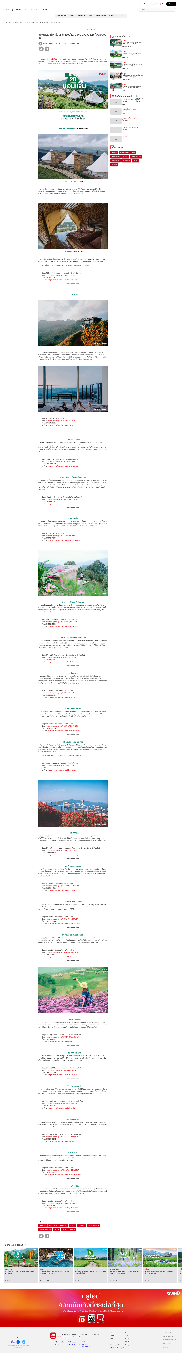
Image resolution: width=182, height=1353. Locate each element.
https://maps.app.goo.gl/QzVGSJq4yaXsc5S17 (61, 657)
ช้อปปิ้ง (112, 1341)
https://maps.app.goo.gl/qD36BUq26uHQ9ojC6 (61, 850)
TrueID (11, 4)
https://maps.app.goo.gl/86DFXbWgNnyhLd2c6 (62, 622)
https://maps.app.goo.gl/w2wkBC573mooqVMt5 (62, 1137)
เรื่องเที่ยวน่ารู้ (113, 16)
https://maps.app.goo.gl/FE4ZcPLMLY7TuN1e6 (62, 499)
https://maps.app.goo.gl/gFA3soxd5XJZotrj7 (61, 536)
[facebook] (18, 1342)
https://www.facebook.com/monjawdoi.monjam (64, 855)
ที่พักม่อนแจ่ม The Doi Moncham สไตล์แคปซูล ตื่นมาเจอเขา (70, 265)
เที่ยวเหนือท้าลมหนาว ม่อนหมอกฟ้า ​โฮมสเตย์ (66, 756)
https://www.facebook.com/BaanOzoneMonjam (64, 923)
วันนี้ (7, 10)
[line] (13, 1342)
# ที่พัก (124, 40)
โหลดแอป (142, 4)
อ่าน (26, 10)
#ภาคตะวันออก (126, 161)
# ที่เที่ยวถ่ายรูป (114, 1269)
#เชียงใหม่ (72, 1230)
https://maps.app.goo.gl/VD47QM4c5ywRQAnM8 (62, 952)
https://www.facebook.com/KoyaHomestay (63, 1208)
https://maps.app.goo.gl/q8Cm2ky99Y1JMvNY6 (62, 1070)
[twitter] (23, 1342)
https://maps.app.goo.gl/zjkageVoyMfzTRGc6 (61, 765)
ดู (12, 10)
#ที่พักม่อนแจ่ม (63, 1226)
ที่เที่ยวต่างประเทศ (100, 16)
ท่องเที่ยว (15, 23)
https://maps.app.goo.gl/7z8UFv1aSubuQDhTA (61, 461)
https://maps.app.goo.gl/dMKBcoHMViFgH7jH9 (62, 275)
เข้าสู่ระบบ (171, 4)
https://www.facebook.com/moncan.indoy (62, 697)
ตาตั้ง (37, 10)
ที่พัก (90, 16)
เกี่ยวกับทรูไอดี (167, 1333)
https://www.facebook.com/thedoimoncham (63, 280)
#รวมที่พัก (114, 165)
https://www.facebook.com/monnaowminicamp (64, 731)
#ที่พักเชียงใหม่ (81, 1226)
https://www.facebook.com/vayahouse (61, 425)
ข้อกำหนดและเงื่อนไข (168, 1336)
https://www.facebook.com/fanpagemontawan (64, 540)
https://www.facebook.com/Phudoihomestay (63, 957)
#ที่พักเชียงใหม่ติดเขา (93, 1226)
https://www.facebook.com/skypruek (60, 1041)
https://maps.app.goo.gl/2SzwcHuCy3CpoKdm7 (62, 1203)
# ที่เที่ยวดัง (8, 1269)
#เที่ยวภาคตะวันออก (136, 157)
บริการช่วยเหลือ (167, 1343)
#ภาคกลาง (135, 161)
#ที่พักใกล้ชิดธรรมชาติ (45, 1230)
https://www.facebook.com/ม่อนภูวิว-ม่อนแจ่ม (64, 1075)
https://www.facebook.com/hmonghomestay (63, 466)
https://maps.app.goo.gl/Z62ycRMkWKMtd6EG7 (62, 1170)
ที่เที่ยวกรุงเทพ (81, 16)
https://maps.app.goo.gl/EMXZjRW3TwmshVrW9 (62, 1037)
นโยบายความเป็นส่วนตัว (169, 1340)
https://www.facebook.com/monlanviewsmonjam (64, 1175)
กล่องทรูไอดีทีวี (115, 1345)
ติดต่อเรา (165, 1347)
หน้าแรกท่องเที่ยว (62, 16)
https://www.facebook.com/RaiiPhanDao (62, 1108)
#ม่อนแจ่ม (64, 1230)
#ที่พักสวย (72, 1226)
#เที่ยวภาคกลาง (116, 161)
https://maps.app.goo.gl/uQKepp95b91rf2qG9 (61, 421)
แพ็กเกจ (127, 1341)
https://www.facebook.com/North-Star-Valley (63, 662)
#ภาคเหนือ (56, 1230)
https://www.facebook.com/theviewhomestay (63, 626)
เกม (32, 10)
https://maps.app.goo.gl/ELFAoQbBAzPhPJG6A (62, 693)
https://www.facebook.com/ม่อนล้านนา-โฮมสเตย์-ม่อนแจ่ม (68, 504)
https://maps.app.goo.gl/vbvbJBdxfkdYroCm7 (61, 1103)
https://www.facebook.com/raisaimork (61, 1141)
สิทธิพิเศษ (19, 10)
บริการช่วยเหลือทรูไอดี (117, 1348)
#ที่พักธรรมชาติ (53, 1226)
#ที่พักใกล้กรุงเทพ (124, 153)
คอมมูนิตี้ (128, 1345)
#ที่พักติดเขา (43, 1226)
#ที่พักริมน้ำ (125, 157)
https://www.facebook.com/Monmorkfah (62, 770)
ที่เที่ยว (72, 16)
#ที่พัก (133, 153)
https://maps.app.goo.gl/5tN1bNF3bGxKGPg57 (62, 919)
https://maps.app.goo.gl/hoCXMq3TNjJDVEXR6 (62, 726)
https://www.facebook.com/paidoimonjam (62, 890)
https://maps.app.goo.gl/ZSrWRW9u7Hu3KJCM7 (62, 886)
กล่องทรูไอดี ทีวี (153, 4)
